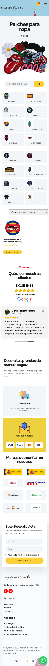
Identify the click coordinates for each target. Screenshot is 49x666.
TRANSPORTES (36, 188)
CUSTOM (13, 115)
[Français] (35, 12)
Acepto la (23, 555)
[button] (45, 4)
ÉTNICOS (13, 160)
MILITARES (13, 101)
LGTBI (13, 129)
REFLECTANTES (36, 174)
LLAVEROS (13, 202)
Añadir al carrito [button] (12, 252)
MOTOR (36, 115)
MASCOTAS (36, 160)
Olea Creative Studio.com (21, 652)
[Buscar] (39, 84)
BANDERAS (36, 101)
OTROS (36, 202)
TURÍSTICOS (36, 129)
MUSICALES (36, 143)
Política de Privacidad (28, 555)
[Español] (35, 15)
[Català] (35, 9)
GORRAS (13, 188)
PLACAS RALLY (12, 174)
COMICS (13, 143)
